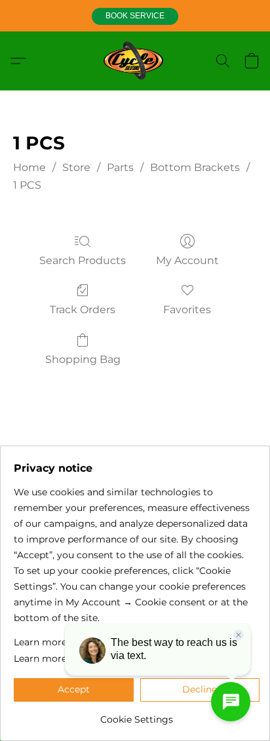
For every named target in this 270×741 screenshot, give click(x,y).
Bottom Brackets (195, 167)
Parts (120, 167)
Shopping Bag (83, 359)
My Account (187, 260)
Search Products (82, 260)
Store (76, 167)
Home (29, 167)
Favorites (187, 309)
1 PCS (27, 185)
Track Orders (82, 309)
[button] (135, 16)
